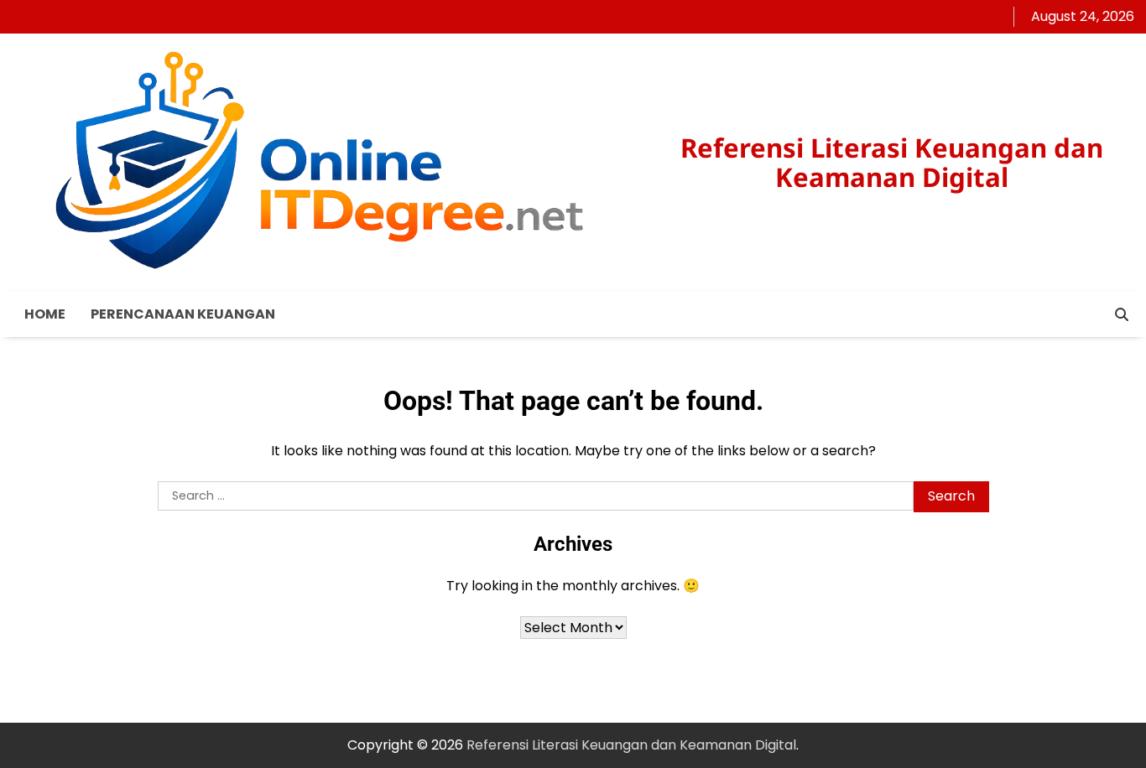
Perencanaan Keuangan (183, 314)
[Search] (1121, 314)
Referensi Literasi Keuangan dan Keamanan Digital (891, 162)
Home (44, 314)
